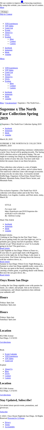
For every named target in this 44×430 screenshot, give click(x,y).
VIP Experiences (11, 24)
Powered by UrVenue (16, 418)
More (2, 7)
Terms (7, 425)
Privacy (8, 422)
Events (7, 30)
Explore (8, 37)
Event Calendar (11, 354)
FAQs (7, 35)
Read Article (5, 248)
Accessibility (10, 427)
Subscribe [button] (4, 412)
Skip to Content (6, 14)
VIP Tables (9, 26)
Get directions (5, 342)
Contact (13, 41)
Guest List (9, 28)
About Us (8, 32)
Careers (13, 44)
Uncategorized (10, 103)
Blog (12, 39)
